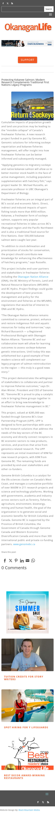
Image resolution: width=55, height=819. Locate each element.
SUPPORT (27, 60)
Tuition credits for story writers (23, 678)
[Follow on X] (7, 3)
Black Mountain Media (29, 810)
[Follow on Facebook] (3, 3)
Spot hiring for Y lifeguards (26, 727)
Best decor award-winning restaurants (24, 777)
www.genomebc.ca (24, 544)
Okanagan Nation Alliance (33, 276)
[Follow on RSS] (12, 3)
